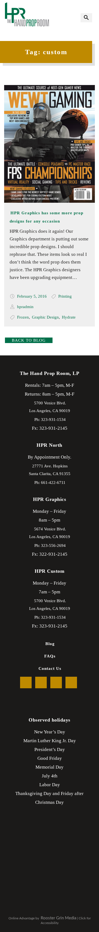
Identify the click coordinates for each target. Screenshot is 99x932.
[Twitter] (41, 682)
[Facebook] (26, 682)
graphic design (45, 317)
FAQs (50, 656)
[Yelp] (56, 682)
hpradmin (25, 307)
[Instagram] (71, 682)
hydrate (69, 317)
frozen (23, 317)
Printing (65, 296)
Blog (50, 644)
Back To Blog (29, 340)
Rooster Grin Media (58, 918)
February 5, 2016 (32, 296)
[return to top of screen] (85, 907)
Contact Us (49, 668)
